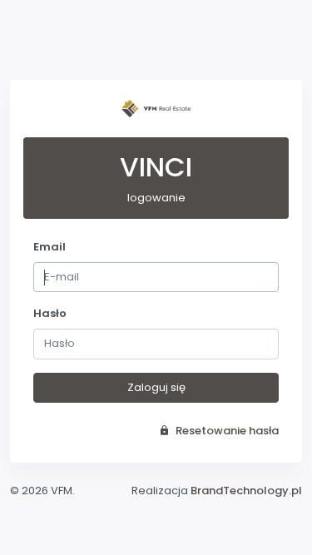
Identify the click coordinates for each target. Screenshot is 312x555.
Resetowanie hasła (226, 431)
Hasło (50, 313)
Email (49, 247)
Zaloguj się (156, 387)
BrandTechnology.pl (246, 490)
